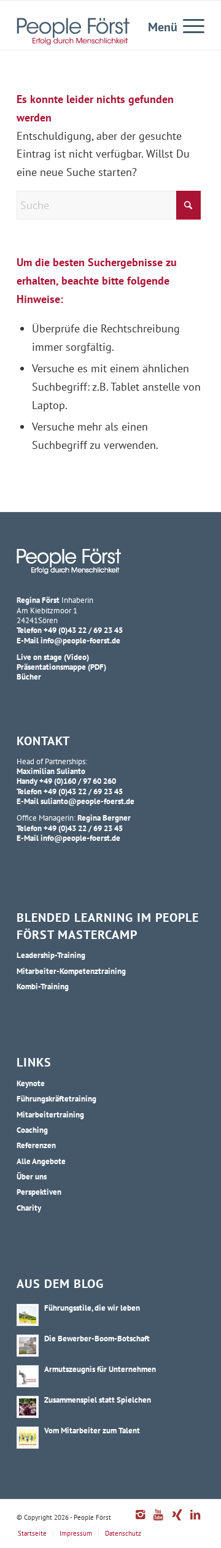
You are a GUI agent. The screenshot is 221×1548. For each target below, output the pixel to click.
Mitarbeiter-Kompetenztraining (71, 971)
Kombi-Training (43, 986)
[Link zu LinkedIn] (195, 1521)
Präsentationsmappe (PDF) (61, 667)
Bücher (29, 676)
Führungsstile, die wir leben (92, 1307)
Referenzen (36, 1145)
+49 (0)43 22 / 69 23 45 (83, 630)
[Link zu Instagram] (140, 1521)
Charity (29, 1208)
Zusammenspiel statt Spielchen (97, 1399)
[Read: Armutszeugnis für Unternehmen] (28, 1376)
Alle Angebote (41, 1161)
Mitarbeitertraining (50, 1114)
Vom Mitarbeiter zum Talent (92, 1430)
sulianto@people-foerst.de (87, 801)
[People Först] (73, 31)
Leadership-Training (51, 955)
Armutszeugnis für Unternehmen (100, 1369)
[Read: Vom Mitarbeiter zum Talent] (28, 1438)
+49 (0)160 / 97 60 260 (77, 781)
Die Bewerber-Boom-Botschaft (97, 1338)
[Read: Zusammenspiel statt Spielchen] (28, 1407)
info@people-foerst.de (80, 640)
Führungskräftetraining (56, 1098)
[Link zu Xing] (177, 1521)
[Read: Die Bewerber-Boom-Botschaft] (28, 1346)
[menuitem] (187, 25)
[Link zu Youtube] (158, 1521)
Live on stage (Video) (53, 657)
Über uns (32, 1176)
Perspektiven (39, 1192)
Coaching (32, 1130)
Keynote (31, 1083)
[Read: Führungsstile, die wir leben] (28, 1315)
